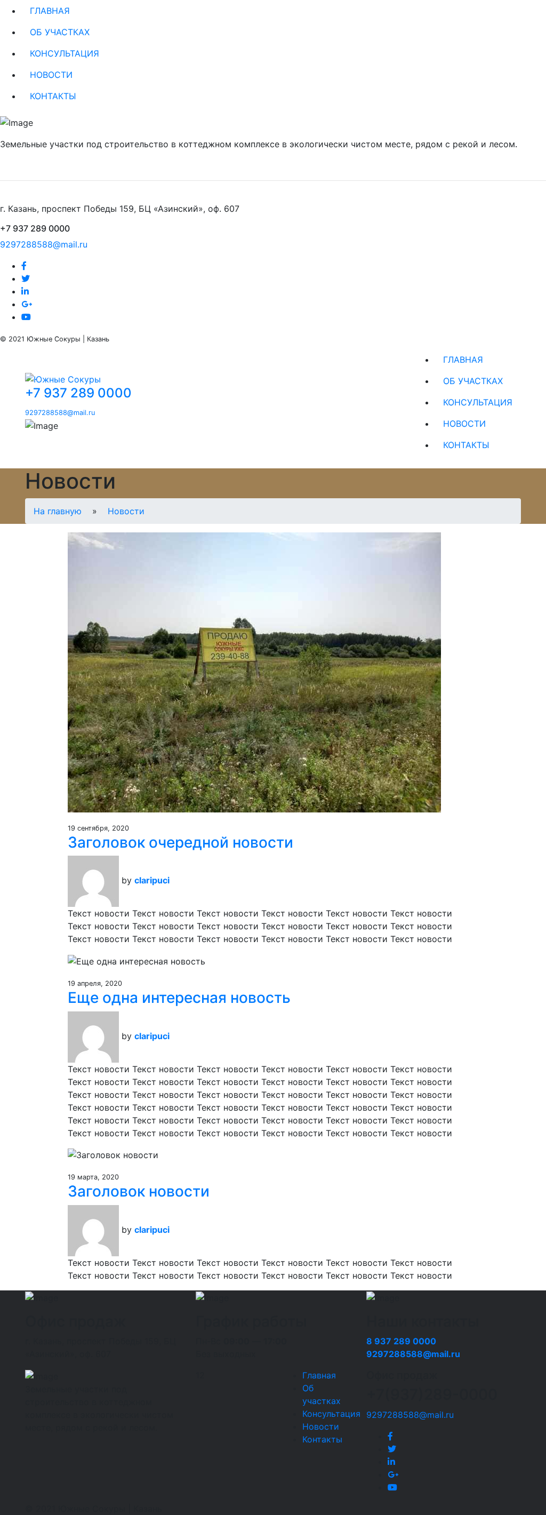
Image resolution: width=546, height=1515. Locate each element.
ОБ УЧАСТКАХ (60, 32)
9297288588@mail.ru (43, 244)
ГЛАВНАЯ (50, 10)
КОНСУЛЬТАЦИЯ (64, 53)
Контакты (322, 1439)
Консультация (331, 1413)
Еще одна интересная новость (179, 997)
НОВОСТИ (51, 74)
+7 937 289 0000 (78, 393)
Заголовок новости (139, 1191)
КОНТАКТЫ (53, 96)
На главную (58, 511)
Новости (126, 511)
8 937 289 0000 (401, 1341)
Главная (319, 1375)
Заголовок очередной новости (180, 842)
